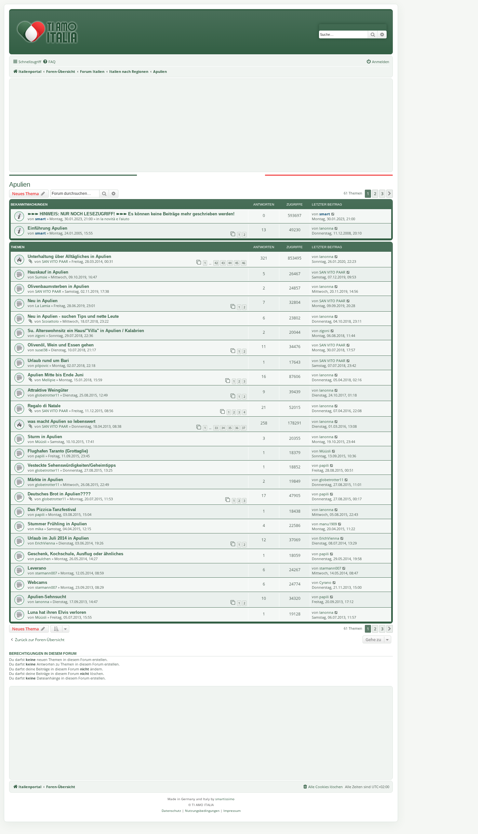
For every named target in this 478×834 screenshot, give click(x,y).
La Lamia (42, 305)
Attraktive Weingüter (48, 390)
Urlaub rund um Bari (48, 360)
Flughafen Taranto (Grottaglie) (58, 451)
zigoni (40, 335)
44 (230, 263)
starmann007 (46, 573)
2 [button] (375, 193)
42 (216, 263)
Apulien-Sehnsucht (47, 596)
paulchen (43, 558)
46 (243, 263)
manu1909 (328, 523)
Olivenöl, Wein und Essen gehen (61, 345)
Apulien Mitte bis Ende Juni (56, 374)
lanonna (326, 228)
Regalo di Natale (44, 405)
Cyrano (325, 582)
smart (40, 218)
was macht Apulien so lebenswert (61, 421)
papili (40, 455)
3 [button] (382, 193)
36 (236, 428)
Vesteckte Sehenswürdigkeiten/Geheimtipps (72, 465)
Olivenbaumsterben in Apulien (58, 286)
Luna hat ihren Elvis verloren (57, 612)
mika (39, 528)
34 (223, 428)
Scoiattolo (50, 321)
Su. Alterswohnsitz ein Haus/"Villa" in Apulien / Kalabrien (86, 330)
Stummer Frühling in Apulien (57, 523)
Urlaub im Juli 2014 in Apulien (58, 538)
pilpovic (41, 365)
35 (230, 428)
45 (236, 263)
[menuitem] (49, 62)
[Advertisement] (201, 125)
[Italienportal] (50, 32)
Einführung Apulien (47, 228)
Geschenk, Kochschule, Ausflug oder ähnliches (75, 553)
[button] (389, 193)
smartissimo (224, 799)
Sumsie (41, 277)
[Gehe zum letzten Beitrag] (333, 213)
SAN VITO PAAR (55, 261)
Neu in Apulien (43, 300)
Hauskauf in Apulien (48, 272)
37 (243, 428)
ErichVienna (45, 543)
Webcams (37, 582)
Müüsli (40, 441)
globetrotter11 (47, 395)
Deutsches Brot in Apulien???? (59, 493)
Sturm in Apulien (45, 436)
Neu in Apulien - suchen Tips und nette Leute (73, 316)
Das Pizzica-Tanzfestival (52, 509)
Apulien (19, 184)
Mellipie (48, 379)
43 (223, 263)
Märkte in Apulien (45, 479)
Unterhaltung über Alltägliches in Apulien (69, 256)
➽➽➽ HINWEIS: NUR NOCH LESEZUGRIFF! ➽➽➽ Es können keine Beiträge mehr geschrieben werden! (131, 213)
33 (216, 428)
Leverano (37, 568)
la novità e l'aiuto (114, 218)
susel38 (41, 349)
